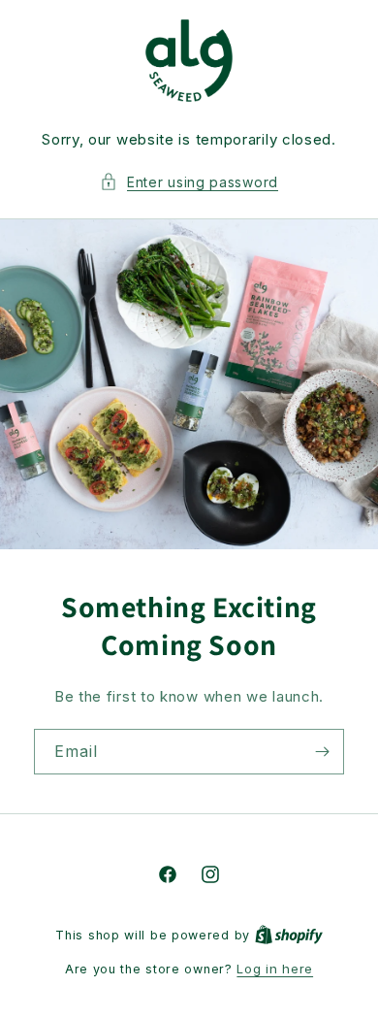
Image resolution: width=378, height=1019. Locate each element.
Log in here (274, 968)
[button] (189, 182)
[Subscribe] (321, 751)
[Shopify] (289, 934)
